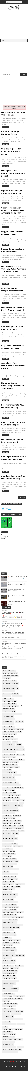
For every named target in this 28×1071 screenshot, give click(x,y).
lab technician (8, 848)
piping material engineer (11, 927)
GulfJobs (6, 805)
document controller (10, 764)
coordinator (14, 968)
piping (5, 1026)
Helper (17, 797)
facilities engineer (9, 983)
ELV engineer (15, 942)
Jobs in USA (4, 538)
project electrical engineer (12, 1029)
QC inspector (7, 775)
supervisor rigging (9, 932)
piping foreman (18, 747)
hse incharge (7, 996)
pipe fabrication (8, 721)
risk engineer (7, 1039)
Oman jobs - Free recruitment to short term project (13, 173)
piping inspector (8, 777)
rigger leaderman (9, 1034)
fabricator (17, 775)
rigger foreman (8, 759)
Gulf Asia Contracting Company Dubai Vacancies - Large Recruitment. (13, 269)
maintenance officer (9, 922)
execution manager (9, 975)
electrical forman (9, 711)
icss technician (8, 998)
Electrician (7, 696)
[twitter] (6, 1066)
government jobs (8, 912)
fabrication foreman (9, 978)
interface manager (9, 1008)
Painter (15, 741)
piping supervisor (9, 708)
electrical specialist (10, 902)
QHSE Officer (7, 891)
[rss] (18, 1066)
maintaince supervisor (10, 919)
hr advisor (19, 912)
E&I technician (7, 782)
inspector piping (8, 917)
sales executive (8, 1044)
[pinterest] (9, 1066)
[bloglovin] (12, 1066)
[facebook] (3, 1066)
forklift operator (9, 752)
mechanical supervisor (10, 688)
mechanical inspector (10, 739)
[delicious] (14, 1069)
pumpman (20, 825)
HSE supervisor (8, 767)
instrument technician (10, 675)
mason (17, 767)
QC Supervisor (7, 823)
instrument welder (9, 1006)
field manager (7, 986)
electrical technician (10, 673)
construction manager (10, 762)
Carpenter (6, 787)
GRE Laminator (7, 945)
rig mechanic (7, 815)
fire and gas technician (10, 907)
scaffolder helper (9, 1047)
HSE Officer (7, 741)
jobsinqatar (19, 721)
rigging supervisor (9, 780)
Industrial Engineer (9, 950)
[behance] (21, 1066)
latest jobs (6, 1021)
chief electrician (16, 805)
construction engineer (10, 810)
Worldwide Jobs (4, 536)
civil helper (19, 965)
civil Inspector (8, 736)
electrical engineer (9, 680)
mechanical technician (10, 683)
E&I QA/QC (6, 942)
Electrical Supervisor (10, 693)
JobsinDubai (7, 800)
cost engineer (18, 828)
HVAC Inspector (8, 797)
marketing (21, 1024)
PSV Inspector (19, 955)
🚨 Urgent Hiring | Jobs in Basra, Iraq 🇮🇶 (12, 623)
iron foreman (18, 1011)
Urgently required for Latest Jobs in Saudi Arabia (11, 151)
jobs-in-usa (6, 833)
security (20, 1047)
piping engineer (8, 713)
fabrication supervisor (10, 980)
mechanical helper (9, 853)
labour (20, 1019)
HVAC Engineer (19, 759)
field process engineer (10, 988)
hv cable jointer (19, 996)
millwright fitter (17, 787)
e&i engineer (7, 785)
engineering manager (10, 970)
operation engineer (9, 876)
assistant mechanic (9, 897)
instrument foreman (9, 772)
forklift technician (9, 909)
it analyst (6, 1014)
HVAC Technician (8, 698)
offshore (18, 713)
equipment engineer (9, 864)
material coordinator (10, 874)
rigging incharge (8, 1036)
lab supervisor (8, 1016)
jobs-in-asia (19, 917)
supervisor (17, 815)
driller (5, 749)
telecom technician (9, 792)
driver (16, 782)
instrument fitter (9, 744)
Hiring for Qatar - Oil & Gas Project (10, 653)
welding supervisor (9, 734)
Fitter (21, 802)
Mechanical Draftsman (10, 861)
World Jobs (3, 534)
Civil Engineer (17, 696)
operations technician (10, 879)
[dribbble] (15, 1066)
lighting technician (9, 1024)
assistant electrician (10, 894)
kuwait (19, 744)
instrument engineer (10, 701)
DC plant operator (9, 940)
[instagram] (24, 1066)
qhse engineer (7, 1031)
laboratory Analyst (9, 1019)
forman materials (8, 993)
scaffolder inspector (10, 838)
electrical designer (9, 830)
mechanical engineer (10, 686)
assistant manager (9, 960)
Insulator (6, 886)
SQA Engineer (7, 958)
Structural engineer (10, 808)
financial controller (10, 991)
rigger (12, 691)
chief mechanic (8, 841)
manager (6, 871)
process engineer (9, 754)
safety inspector (8, 1041)
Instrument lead (8, 952)
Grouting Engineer (9, 947)
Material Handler (8, 889)
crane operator (8, 716)
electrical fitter (18, 800)
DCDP (18, 940)
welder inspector (9, 818)
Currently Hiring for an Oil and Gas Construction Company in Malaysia (16, 603)
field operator (8, 795)
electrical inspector (17, 749)
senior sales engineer (10, 1052)
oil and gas (6, 678)
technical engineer (9, 935)
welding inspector (9, 729)
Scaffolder (20, 754)
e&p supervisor (8, 899)
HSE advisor (17, 820)
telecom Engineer (9, 790)
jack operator (16, 1014)
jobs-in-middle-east (9, 825)
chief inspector (8, 965)
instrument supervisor (10, 706)
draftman (17, 823)
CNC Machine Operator (10, 802)
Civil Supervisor (8, 724)
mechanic (20, 729)
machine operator (9, 851)
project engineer (8, 726)
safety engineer (8, 884)
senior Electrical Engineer (12, 1049)
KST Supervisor (8, 955)
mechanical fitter (9, 757)
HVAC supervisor (8, 731)
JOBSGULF (13, 1061)
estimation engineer (9, 973)
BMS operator (7, 820)
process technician (9, 858)
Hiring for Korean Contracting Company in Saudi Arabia (12, 385)
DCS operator (7, 828)
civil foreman (7, 747)
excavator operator (9, 904)
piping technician (8, 881)
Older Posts (22, 497)
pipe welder (7, 856)
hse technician (8, 866)
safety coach (18, 1039)
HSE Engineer (7, 769)
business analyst (8, 963)
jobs (4, 670)
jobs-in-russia (18, 846)
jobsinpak (15, 833)
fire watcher (7, 846)
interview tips (7, 1011)
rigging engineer (8, 836)
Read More (5, 127)
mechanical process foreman (12, 925)
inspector (6, 1001)
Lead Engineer (16, 886)
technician (16, 785)
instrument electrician (10, 869)
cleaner (5, 968)
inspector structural (10, 1003)
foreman (21, 830)
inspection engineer (9, 914)
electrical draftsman (10, 843)
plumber (18, 731)
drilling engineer (9, 813)
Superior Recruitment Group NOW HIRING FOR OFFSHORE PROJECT (12, 210)
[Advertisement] (14, 24)
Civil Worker (7, 937)
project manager (8, 719)
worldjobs (11, 670)
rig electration (8, 930)
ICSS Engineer (20, 884)
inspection (18, 998)
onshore (17, 795)
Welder (5, 691)
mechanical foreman (9, 703)
